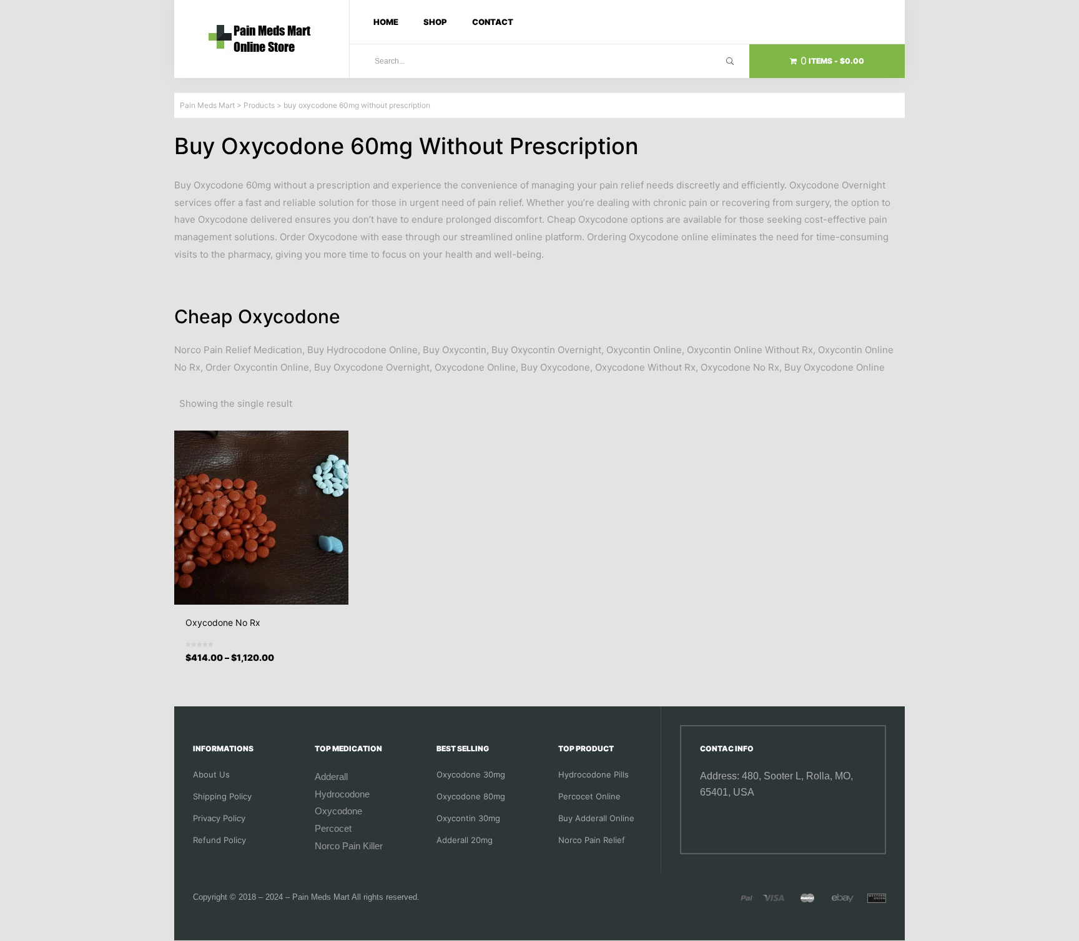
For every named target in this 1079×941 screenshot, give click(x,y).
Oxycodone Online (475, 367)
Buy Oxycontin (454, 350)
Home (385, 22)
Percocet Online (589, 796)
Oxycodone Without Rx (645, 367)
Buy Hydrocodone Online (362, 350)
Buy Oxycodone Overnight (372, 367)
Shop (435, 22)
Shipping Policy (222, 796)
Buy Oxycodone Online (834, 367)
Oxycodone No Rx (740, 367)
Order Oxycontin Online (257, 367)
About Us (211, 774)
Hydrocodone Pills (593, 774)
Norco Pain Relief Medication (238, 350)
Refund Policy (219, 840)
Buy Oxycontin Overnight (546, 350)
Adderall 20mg (464, 840)
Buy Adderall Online (596, 818)
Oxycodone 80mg (470, 796)
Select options (265, 667)
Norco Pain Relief (591, 840)
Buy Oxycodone (555, 367)
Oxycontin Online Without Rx (750, 350)
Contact (492, 22)
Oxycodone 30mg (470, 774)
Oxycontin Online (644, 350)
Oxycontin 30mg (468, 818)
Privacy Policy (219, 818)
